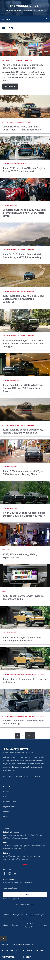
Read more (10, 86)
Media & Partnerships (29, 925)
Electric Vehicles (9, 60)
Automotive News (9, 122)
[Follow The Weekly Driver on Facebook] (4, 873)
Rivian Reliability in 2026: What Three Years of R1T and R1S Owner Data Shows (23, 388)
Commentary (8, 957)
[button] (46, 19)
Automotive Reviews (10, 250)
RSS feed (20, 904)
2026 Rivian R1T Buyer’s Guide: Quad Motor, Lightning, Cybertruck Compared (23, 299)
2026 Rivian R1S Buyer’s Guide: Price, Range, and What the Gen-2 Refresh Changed (23, 343)
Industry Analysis (24, 60)
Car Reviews (8, 950)
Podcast (5, 550)
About (5, 925)
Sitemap (30, 904)
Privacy (44, 925)
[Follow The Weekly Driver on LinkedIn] (14, 873)
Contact (15, 925)
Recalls (6, 842)
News (5, 797)
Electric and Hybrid (25, 674)
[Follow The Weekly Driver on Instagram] (9, 873)
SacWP (32, 915)
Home (5, 944)
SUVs (5, 817)
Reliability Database (11, 832)
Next (30, 735)
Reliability (27, 950)
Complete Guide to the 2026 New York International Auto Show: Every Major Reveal (24, 212)
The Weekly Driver (25, 5)
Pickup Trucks (40, 674)
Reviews (6, 792)
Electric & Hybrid (9, 802)
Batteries (6, 853)
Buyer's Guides (9, 807)
